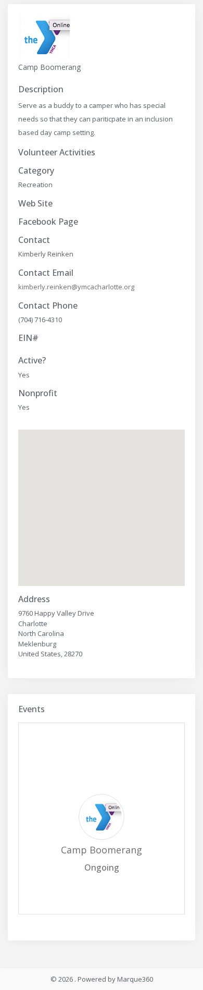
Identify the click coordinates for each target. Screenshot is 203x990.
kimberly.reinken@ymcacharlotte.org (76, 286)
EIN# (28, 338)
